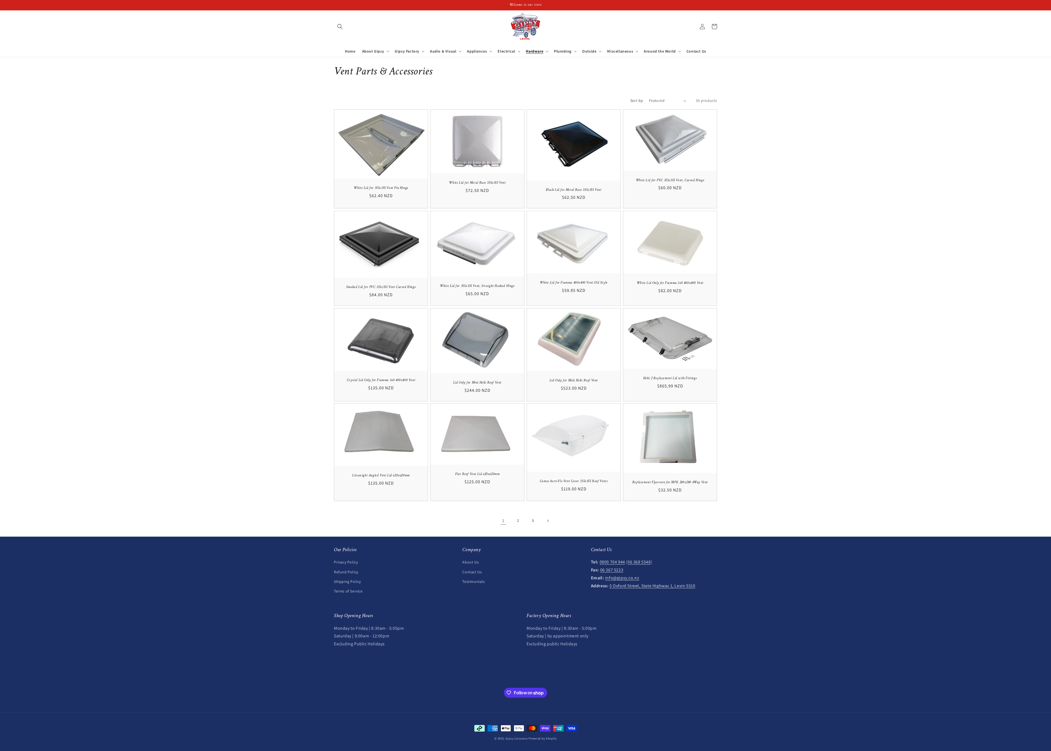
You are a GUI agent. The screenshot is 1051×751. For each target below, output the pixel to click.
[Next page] (548, 521)
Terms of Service (348, 591)
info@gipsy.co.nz (622, 578)
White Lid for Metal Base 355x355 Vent (477, 183)
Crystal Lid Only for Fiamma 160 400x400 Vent (381, 380)
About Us (470, 562)
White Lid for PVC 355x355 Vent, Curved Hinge (670, 180)
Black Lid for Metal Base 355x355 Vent (573, 190)
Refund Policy (346, 571)
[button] (340, 27)
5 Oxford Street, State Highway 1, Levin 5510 (652, 586)
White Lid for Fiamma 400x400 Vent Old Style (574, 283)
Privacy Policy (346, 562)
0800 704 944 (612, 562)
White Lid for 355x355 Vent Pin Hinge (381, 188)
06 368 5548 (639, 562)
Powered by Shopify (543, 738)
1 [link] (503, 520)
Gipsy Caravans (517, 738)
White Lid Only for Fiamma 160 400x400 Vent (670, 283)
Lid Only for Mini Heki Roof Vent (477, 383)
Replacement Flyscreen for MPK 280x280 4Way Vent (670, 482)
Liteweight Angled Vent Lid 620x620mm (381, 475)
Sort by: (636, 100)
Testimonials (473, 581)
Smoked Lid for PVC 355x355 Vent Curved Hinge (381, 287)
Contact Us (472, 571)
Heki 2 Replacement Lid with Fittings (670, 378)
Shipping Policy (347, 581)
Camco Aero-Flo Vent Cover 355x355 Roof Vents (574, 481)
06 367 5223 (611, 570)
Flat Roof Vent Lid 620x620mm (477, 474)
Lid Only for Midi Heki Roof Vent (574, 380)
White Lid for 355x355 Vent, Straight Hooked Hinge (477, 286)
